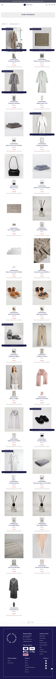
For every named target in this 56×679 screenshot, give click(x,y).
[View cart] (54, 4)
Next (32, 622)
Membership (42, 636)
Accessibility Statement (30, 667)
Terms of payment (43, 645)
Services (26, 665)
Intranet (41, 654)
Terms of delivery (43, 642)
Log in (9, 660)
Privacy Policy (42, 638)
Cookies (41, 640)
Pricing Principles (43, 651)
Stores (26, 662)
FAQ (41, 647)
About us (27, 671)
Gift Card (42, 649)
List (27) (4, 24)
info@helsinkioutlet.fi (27, 641)
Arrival (26, 660)
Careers (26, 669)
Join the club (10, 662)
